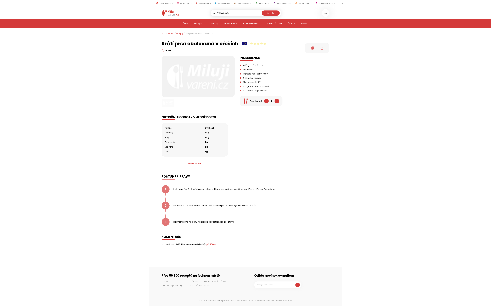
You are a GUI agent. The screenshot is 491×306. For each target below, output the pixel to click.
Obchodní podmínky (172, 285)
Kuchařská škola (273, 23)
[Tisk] (312, 48)
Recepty (198, 23)
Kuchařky (213, 23)
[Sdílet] (322, 48)
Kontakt (165, 281)
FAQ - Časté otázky (200, 285)
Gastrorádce (230, 23)
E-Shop (304, 23)
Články (291, 23)
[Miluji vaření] (171, 13)
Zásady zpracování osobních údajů (208, 281)
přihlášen (211, 244)
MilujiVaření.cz (168, 33)
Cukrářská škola (251, 23)
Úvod (185, 23)
